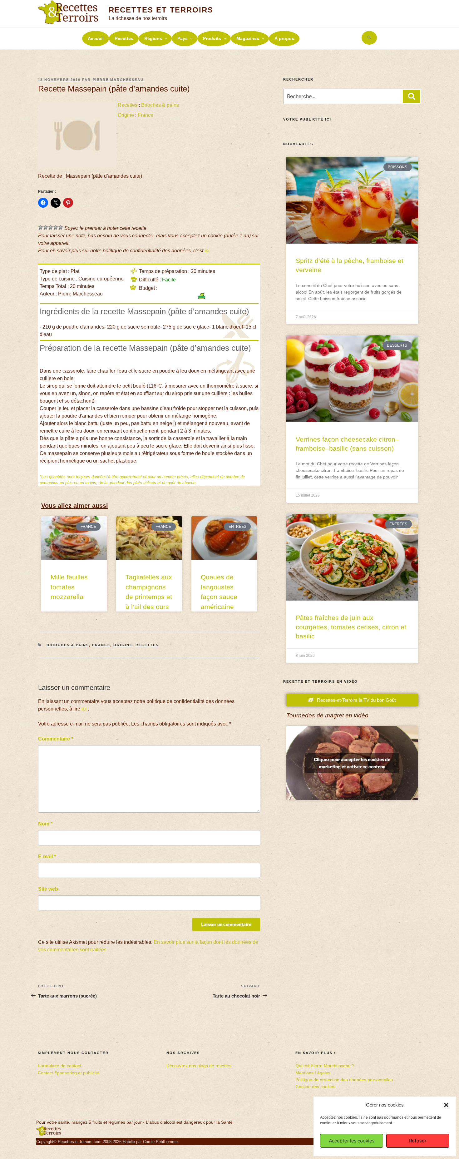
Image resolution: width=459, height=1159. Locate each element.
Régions (153, 38)
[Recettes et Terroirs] (48, 1134)
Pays (182, 38)
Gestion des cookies (315, 1086)
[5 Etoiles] (60, 227)
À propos (284, 38)
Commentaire (55, 738)
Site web (48, 889)
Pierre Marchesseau (118, 80)
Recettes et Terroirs (161, 10)
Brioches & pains (160, 105)
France (145, 115)
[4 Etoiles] (55, 227)
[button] (446, 1105)
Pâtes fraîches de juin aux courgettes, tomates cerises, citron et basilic (351, 627)
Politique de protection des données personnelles (344, 1079)
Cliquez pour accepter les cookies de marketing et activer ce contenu (352, 763)
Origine (126, 115)
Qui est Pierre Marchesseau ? (324, 1065)
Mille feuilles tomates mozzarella (69, 586)
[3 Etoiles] (50, 227)
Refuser (418, 1141)
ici (207, 250)
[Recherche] (411, 96)
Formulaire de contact (59, 1065)
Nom (45, 823)
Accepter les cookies (352, 1141)
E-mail (47, 856)
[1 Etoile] (40, 227)
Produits (212, 38)
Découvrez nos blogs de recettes (198, 1065)
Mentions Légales (312, 1072)
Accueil (96, 38)
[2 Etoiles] (45, 227)
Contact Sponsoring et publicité (68, 1072)
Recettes (124, 38)
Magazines (247, 38)
